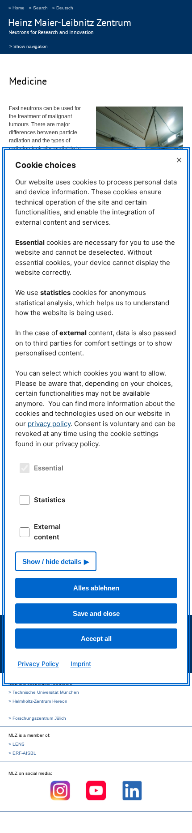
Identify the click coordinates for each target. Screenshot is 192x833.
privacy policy (49, 423)
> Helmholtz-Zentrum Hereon (37, 701)
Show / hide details (51, 561)
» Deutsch (62, 7)
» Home (16, 7)
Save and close (96, 613)
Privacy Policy (38, 663)
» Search (38, 7)
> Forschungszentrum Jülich (37, 718)
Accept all (96, 638)
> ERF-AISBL (22, 753)
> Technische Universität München (43, 692)
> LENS (16, 744)
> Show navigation (28, 45)
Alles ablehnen (96, 588)
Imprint (81, 663)
